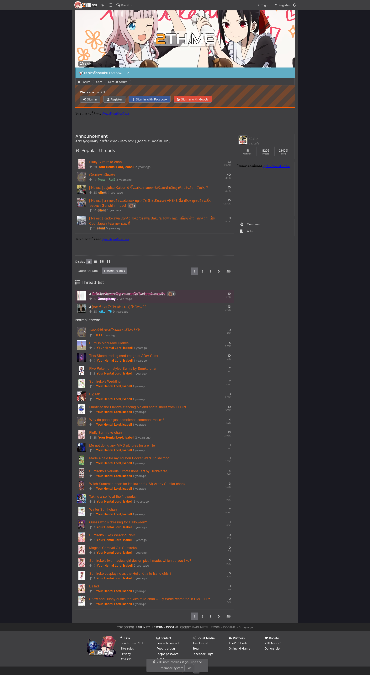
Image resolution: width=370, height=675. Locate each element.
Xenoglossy (107, 298)
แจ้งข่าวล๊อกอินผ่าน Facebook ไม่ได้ (106, 73)
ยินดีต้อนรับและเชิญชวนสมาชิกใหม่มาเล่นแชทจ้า (128, 293)
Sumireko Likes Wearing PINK (112, 534)
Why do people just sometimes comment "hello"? (126, 419)
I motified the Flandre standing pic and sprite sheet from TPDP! (137, 406)
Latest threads (88, 270)
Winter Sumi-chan (103, 509)
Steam (197, 648)
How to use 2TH (131, 643)
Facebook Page (203, 653)
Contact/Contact (167, 643)
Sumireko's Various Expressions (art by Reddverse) (128, 470)
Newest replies (114, 270)
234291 (283, 151)
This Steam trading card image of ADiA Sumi (123, 355)
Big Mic (95, 394)
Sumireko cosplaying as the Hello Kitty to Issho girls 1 (130, 573)
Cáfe (88, 63)
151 (247, 151)
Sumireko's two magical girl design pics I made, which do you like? (140, 560)
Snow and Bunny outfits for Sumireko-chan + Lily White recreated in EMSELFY (149, 598)
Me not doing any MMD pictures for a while (122, 445)
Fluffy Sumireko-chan (105, 161)
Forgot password (167, 653)
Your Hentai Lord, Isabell (116, 167)
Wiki (249, 231)
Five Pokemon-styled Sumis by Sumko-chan (123, 368)
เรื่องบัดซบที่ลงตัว (102, 174)
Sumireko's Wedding (105, 381)
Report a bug (165, 648)
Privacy (125, 653)
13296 (265, 151)
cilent (102, 192)
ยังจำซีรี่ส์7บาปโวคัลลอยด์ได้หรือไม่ (115, 329)
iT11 (99, 335)
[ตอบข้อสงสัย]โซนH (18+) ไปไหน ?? (119, 306)
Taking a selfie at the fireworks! (113, 496)
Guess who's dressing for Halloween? (118, 522)
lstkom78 (105, 311)
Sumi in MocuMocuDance (109, 342)
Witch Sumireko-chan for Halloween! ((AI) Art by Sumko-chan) (137, 483)
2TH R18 (125, 659)
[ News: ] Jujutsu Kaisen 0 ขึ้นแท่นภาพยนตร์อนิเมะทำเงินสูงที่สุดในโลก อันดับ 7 (148, 187)
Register (284, 5)
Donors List (272, 648)
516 (228, 271)
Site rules (127, 648)
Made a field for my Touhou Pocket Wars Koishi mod (129, 458)
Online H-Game (239, 648)
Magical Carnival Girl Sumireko (113, 547)
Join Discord (201, 643)
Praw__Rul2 (106, 179)
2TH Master (273, 643)
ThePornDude (238, 643)
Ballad (94, 586)
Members (253, 224)
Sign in (265, 5)
